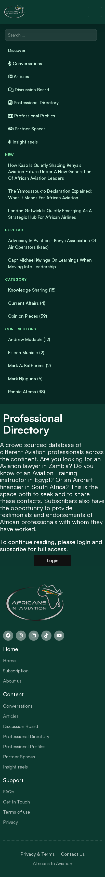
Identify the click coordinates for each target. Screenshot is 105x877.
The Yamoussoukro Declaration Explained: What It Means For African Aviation (50, 194)
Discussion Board (31, 89)
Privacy (10, 822)
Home (9, 660)
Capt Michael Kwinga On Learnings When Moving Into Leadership (50, 263)
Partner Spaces (30, 128)
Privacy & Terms (37, 854)
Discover (17, 50)
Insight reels (24, 142)
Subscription (16, 670)
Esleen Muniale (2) (26, 352)
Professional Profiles (34, 115)
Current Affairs (26, 303)
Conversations (26, 63)
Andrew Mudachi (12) (29, 339)
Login (52, 560)
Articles (20, 76)
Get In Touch (16, 801)
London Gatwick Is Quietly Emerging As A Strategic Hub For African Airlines (50, 214)
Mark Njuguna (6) (25, 378)
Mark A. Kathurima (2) (29, 365)
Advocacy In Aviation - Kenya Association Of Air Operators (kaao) (52, 244)
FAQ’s (8, 791)
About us (12, 681)
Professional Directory (35, 102)
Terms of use (16, 812)
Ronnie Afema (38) (26, 391)
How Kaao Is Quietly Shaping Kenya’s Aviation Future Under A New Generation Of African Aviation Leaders (49, 172)
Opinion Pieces (27, 316)
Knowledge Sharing (31, 290)
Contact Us (73, 854)
